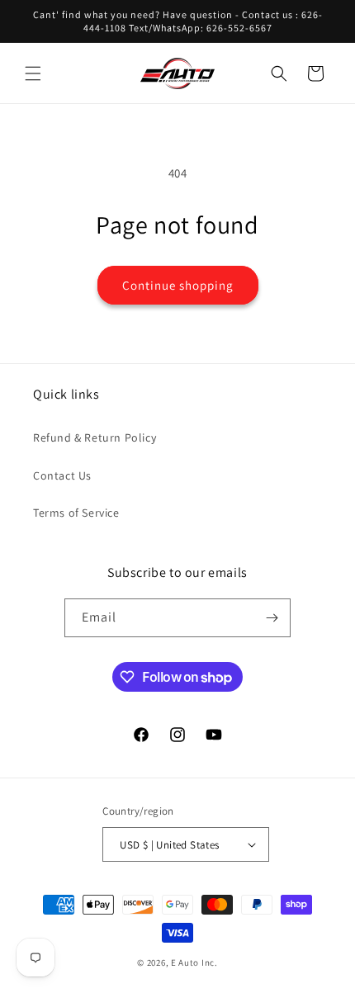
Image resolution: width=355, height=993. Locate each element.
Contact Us (62, 475)
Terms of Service (76, 512)
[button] (33, 73)
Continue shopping (178, 285)
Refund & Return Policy (94, 437)
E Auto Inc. (194, 962)
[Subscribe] (271, 617)
